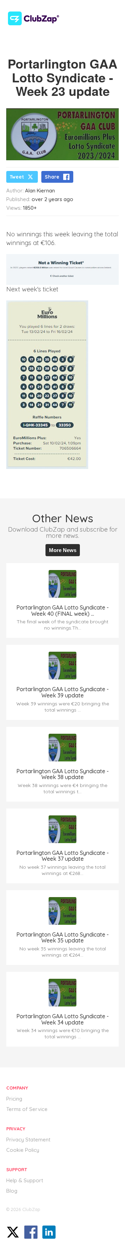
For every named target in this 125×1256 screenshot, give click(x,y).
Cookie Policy (22, 1150)
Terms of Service (27, 1109)
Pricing (14, 1098)
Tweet (17, 177)
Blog (11, 1190)
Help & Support (24, 1180)
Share (52, 177)
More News (62, 550)
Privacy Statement (28, 1139)
